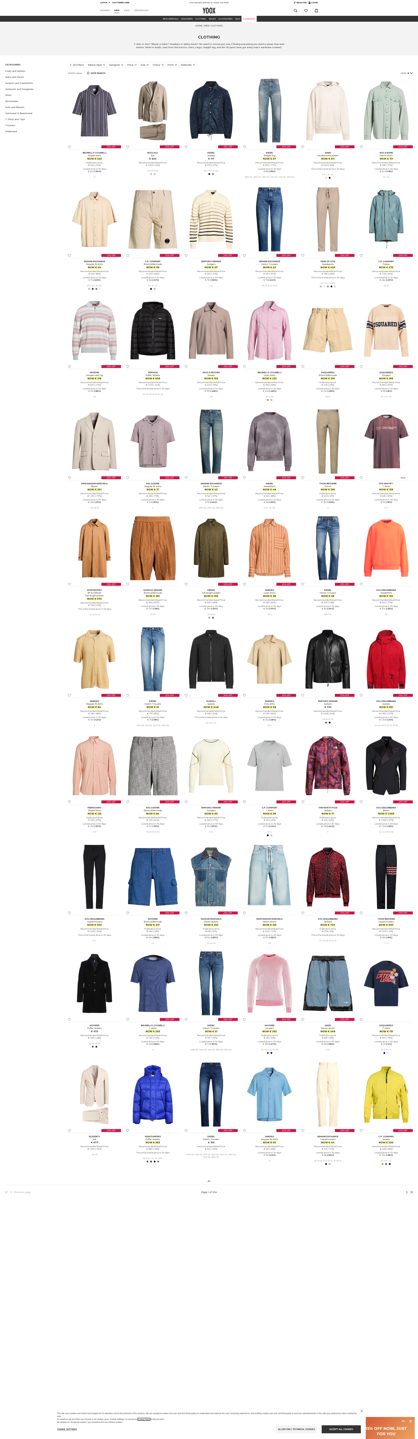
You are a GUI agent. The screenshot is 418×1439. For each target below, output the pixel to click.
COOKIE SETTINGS (67, 1429)
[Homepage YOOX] (209, 11)
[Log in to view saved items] (306, 10)
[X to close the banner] (362, 1411)
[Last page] (410, 1192)
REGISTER (302, 2)
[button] (34, 71)
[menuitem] (105, 10)
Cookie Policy (144, 1419)
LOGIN (313, 3)
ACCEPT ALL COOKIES (341, 1429)
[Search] (295, 10)
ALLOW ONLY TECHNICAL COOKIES (296, 1429)
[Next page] (396, 1192)
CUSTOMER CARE (120, 2)
